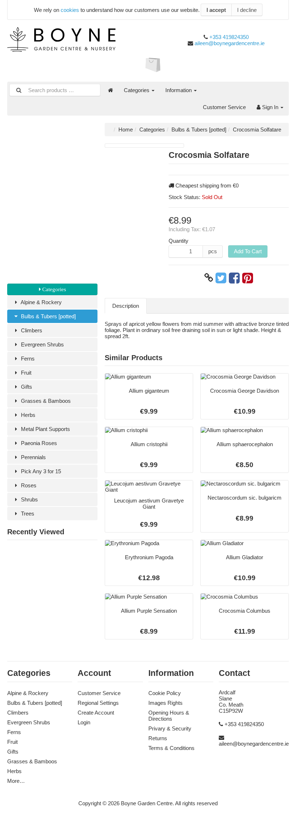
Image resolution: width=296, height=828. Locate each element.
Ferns (27, 358)
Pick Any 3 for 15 (40, 471)
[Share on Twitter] (221, 277)
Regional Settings (98, 703)
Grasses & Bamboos (45, 401)
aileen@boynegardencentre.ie (230, 43)
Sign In (270, 107)
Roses (27, 485)
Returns (157, 738)
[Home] (110, 90)
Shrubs (28, 499)
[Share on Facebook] (234, 277)
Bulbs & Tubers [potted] (47, 316)
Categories (137, 90)
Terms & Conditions (171, 748)
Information (179, 90)
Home (125, 129)
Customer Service (224, 107)
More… (16, 781)
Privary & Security (169, 728)
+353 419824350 (229, 37)
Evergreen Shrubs (41, 344)
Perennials (32, 457)
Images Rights (165, 703)
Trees (26, 513)
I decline (247, 10)
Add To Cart (248, 251)
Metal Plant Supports (44, 429)
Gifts (25, 387)
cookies (70, 10)
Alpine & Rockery (40, 302)
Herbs (27, 415)
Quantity (178, 241)
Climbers (30, 330)
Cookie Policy (164, 693)
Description (125, 306)
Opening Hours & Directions (168, 716)
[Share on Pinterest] (247, 277)
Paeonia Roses (38, 443)
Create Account (96, 713)
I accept (216, 10)
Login (84, 722)
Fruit (25, 373)
